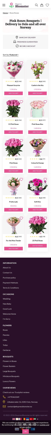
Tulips (5, 345)
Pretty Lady (13, 202)
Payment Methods (10, 283)
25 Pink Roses (37, 241)
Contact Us (7, 272)
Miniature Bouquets (11, 376)
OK (25, 431)
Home (5, 13)
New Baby (7, 304)
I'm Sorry (6, 319)
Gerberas (6, 350)
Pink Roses (13, 163)
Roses (5, 330)
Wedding (6, 299)
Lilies (5, 340)
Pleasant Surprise (13, 85)
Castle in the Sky (37, 85)
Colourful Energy (37, 163)
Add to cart (13, 93)
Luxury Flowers (9, 381)
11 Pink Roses (13, 124)
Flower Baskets (9, 366)
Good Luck (7, 309)
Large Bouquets (9, 371)
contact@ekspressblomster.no (19, 406)
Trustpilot (19, 392)
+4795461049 (13, 397)
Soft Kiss (37, 202)
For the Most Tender (13, 241)
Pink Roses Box (37, 124)
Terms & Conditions (11, 288)
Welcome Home (9, 314)
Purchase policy (9, 277)
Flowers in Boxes (10, 361)
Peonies (6, 335)
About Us (7, 267)
